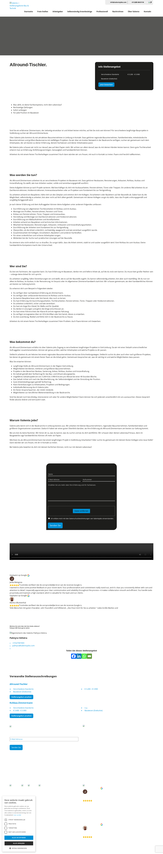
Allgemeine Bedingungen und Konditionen (31, 853)
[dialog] (18, 824)
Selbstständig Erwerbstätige (79, 11)
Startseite (28, 11)
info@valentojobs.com (118, 2)
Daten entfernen (81, 511)
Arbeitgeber (58, 11)
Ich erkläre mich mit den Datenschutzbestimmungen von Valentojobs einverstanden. (82, 518)
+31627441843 (18, 643)
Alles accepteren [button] (19, 838)
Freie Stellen (42, 11)
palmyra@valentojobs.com (23, 645)
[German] (149, 2)
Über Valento (133, 11)
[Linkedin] (79, 656)
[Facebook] (73, 656)
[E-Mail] (89, 656)
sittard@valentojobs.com (20, 780)
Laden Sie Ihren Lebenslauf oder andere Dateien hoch (66, 505)
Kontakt (147, 11)
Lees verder (17, 815)
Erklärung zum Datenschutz (57, 853)
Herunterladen (88, 775)
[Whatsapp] (84, 656)
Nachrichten (117, 11)
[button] (18, 848)
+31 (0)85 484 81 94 (138, 2)
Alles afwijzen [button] (19, 843)
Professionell (102, 11)
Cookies (12, 853)
